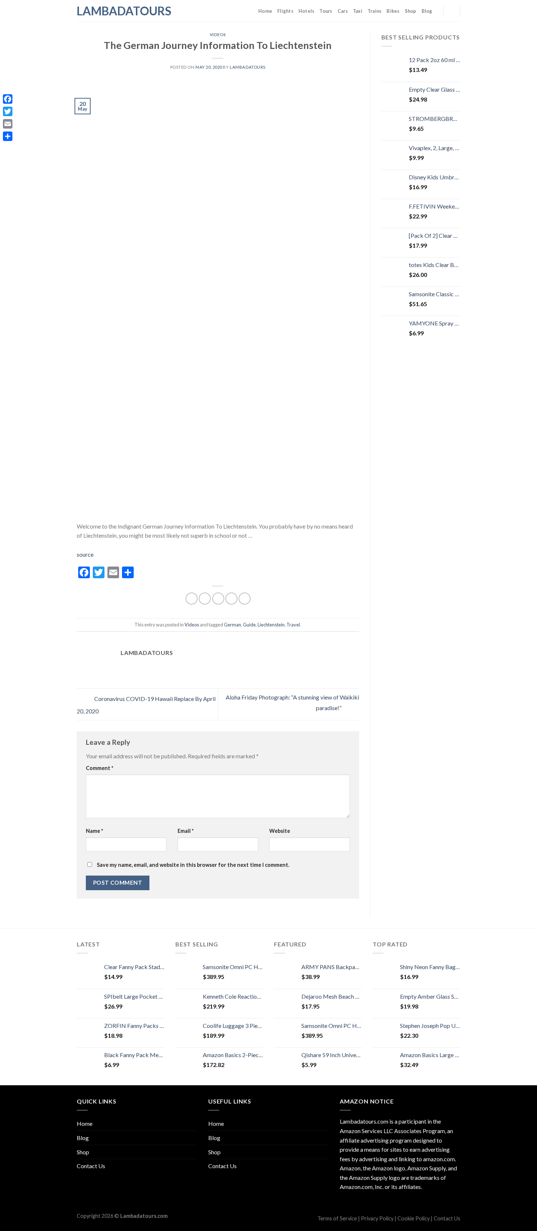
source (85, 554)
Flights (285, 11)
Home (265, 11)
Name (94, 831)
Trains (374, 11)
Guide (249, 625)
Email (186, 831)
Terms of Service (337, 1218)
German (232, 625)
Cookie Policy (413, 1218)
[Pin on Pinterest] (231, 598)
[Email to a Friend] (218, 598)
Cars (343, 11)
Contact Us (91, 1165)
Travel (293, 625)
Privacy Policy (377, 1218)
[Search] (451, 11)
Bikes (392, 11)
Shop (410, 11)
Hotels (306, 11)
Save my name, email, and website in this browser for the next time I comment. (193, 865)
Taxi (357, 11)
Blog (427, 11)
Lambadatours (113, 11)
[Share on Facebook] (192, 598)
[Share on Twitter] (205, 598)
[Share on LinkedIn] (245, 598)
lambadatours (248, 67)
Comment (99, 768)
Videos (218, 34)
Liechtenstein (271, 625)
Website (279, 831)
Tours (325, 11)
